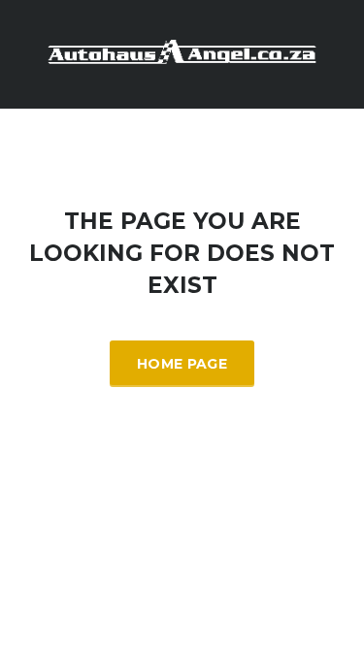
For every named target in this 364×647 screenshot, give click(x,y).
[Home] (182, 53)
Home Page (182, 363)
